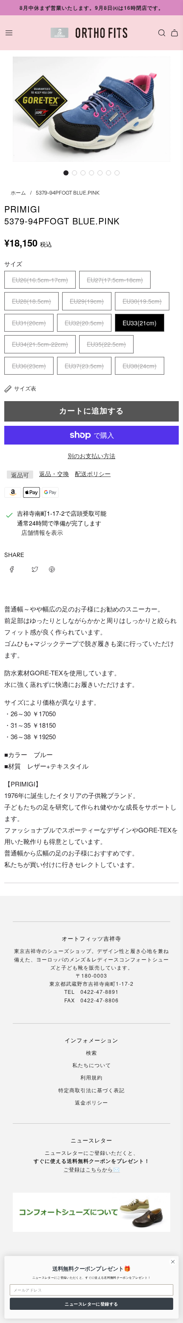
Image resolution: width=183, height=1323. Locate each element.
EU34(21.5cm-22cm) (40, 344)
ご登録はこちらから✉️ (91, 1169)
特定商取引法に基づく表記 (91, 1089)
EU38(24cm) (140, 366)
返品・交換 (54, 473)
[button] (66, 172)
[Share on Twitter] (35, 568)
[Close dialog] (173, 1262)
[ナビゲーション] (9, 33)
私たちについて (91, 1064)
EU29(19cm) (87, 301)
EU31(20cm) (29, 323)
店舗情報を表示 (42, 532)
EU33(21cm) (140, 323)
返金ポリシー (91, 1102)
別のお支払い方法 (91, 455)
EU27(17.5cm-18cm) (115, 280)
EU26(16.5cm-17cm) (40, 280)
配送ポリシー (93, 473)
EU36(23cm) (29, 366)
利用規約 (91, 1077)
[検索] (159, 33)
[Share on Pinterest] (52, 568)
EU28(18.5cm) (31, 301)
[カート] (174, 33)
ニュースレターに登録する (91, 1304)
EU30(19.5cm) (142, 301)
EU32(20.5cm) (84, 323)
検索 (91, 1052)
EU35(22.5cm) (106, 344)
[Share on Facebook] (15, 568)
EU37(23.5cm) (84, 366)
